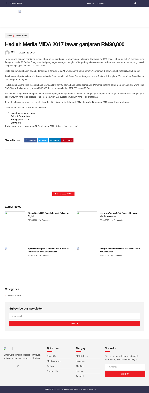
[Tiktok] (135, 3)
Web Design (75, 389)
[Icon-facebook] (122, 3)
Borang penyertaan (20, 119)
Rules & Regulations (20, 116)
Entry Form (16, 122)
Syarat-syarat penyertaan (23, 113)
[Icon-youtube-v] (131, 3)
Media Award (21, 36)
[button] (105, 11)
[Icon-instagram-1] (126, 3)
